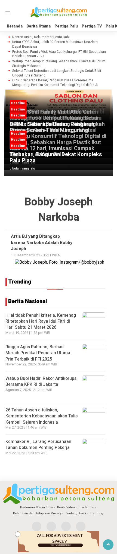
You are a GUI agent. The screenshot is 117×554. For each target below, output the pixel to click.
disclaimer (86, 507)
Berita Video (66, 507)
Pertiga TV (92, 26)
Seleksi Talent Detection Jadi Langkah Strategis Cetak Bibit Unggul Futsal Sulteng (56, 73)
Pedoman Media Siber (36, 507)
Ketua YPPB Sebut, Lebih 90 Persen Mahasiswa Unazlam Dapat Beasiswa (55, 44)
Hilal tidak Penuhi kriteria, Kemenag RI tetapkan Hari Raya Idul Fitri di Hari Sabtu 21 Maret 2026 (40, 321)
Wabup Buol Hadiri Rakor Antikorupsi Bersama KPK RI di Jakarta (41, 381)
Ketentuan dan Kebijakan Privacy (37, 513)
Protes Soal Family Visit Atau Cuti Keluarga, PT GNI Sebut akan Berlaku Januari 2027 (59, 54)
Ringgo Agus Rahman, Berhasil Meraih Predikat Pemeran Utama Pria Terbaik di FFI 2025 (37, 353)
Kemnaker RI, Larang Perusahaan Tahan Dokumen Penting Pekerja (38, 444)
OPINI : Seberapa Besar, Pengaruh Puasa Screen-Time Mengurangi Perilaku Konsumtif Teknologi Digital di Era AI (55, 82)
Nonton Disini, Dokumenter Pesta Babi (41, 37)
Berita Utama (38, 26)
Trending (96, 513)
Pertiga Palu (66, 26)
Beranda (15, 26)
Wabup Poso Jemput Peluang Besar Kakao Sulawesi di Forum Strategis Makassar (58, 63)
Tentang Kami (75, 513)
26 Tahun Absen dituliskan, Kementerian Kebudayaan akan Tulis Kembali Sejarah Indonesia (41, 416)
